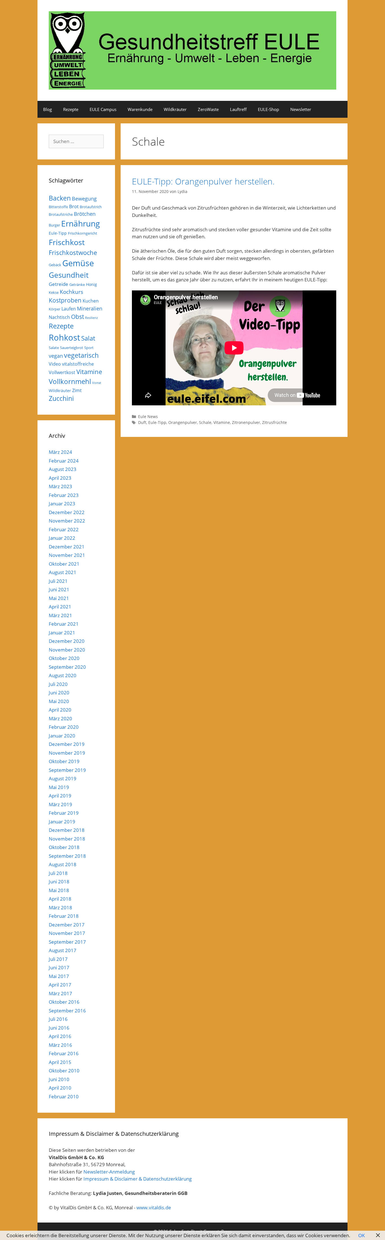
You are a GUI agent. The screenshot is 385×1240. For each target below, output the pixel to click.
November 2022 (67, 520)
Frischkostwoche (73, 252)
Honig (91, 284)
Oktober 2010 (64, 1070)
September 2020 (67, 667)
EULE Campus (103, 109)
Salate (54, 347)
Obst (77, 317)
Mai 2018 (59, 890)
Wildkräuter (175, 109)
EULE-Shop (268, 109)
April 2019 (60, 795)
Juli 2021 (58, 581)
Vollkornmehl (70, 381)
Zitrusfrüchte (274, 422)
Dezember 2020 (67, 641)
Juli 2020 (58, 684)
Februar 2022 (64, 529)
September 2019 (67, 770)
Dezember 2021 (67, 546)
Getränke (77, 284)
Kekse (54, 292)
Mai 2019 (59, 787)
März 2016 (60, 1045)
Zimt (77, 390)
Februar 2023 (64, 495)
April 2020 (60, 709)
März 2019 (60, 804)
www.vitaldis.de (153, 1207)
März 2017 (60, 993)
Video (55, 364)
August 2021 (62, 572)
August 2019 (62, 778)
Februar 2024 (64, 460)
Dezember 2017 (67, 924)
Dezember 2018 (67, 830)
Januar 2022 (62, 538)
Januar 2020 (62, 735)
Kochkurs (71, 291)
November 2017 (67, 933)
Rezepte (70, 109)
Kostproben (65, 300)
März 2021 (60, 615)
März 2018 (60, 907)
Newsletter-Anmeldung (109, 1171)
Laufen (68, 309)
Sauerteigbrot (71, 347)
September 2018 (67, 856)
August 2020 (62, 675)
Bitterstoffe (58, 206)
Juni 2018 (59, 881)
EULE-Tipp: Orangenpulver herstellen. (203, 181)
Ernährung (80, 223)
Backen (60, 198)
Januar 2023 (62, 503)
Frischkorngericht (82, 233)
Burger (54, 225)
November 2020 (67, 649)
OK (361, 1235)
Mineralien (89, 308)
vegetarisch (81, 355)
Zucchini (61, 398)
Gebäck (55, 264)
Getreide (58, 284)
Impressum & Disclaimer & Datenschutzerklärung (137, 1178)
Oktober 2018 (64, 847)
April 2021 (60, 606)
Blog (47, 109)
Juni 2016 (59, 1028)
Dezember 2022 (67, 512)
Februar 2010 (64, 1096)
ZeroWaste (208, 109)
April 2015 (60, 1062)
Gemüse (78, 263)
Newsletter (300, 109)
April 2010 (60, 1088)
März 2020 (60, 718)
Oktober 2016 (64, 1002)
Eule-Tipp (157, 422)
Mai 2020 (59, 701)
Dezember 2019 (67, 744)
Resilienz (91, 318)
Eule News (148, 416)
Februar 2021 (64, 624)
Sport (89, 347)
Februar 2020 (64, 727)
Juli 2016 (58, 1019)
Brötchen (85, 213)
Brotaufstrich (91, 206)
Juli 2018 (58, 873)
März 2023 (60, 486)
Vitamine (221, 422)
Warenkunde (140, 109)
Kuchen (91, 301)
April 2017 (60, 984)
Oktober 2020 (64, 658)
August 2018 (62, 864)
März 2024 (60, 452)
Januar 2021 (62, 632)
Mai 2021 (59, 598)
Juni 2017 (59, 967)
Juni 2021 (59, 589)
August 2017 (62, 950)
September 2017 (67, 942)
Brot (74, 206)
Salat (88, 338)
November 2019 (67, 753)
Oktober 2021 (64, 564)
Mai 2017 (59, 976)
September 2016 (67, 1010)
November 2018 (67, 838)
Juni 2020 (59, 692)
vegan (56, 355)
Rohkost (64, 337)
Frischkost (67, 242)
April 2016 (60, 1036)
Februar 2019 (64, 813)
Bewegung (84, 198)
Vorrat (96, 383)
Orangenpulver (182, 422)
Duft (142, 422)
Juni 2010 (59, 1079)
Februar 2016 (64, 1053)
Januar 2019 (62, 821)
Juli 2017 (58, 959)
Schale (205, 422)
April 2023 (60, 478)
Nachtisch (59, 317)
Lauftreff (238, 109)
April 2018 (60, 898)
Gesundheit (68, 275)
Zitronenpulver (246, 422)
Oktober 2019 (64, 761)
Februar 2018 (64, 916)
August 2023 (62, 469)
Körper (54, 309)
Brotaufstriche (61, 214)
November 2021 (67, 555)
